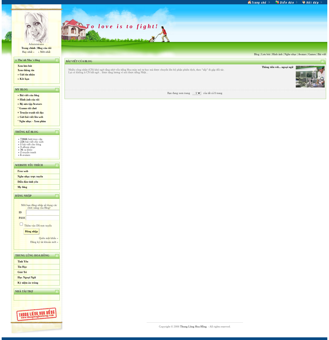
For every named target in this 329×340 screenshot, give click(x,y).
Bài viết (322, 54)
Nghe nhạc (290, 54)
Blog (256, 54)
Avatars (302, 54)
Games (312, 54)
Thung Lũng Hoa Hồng (193, 326)
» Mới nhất (44, 52)
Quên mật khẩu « (48, 238)
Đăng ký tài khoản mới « (44, 242)
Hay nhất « (28, 52)
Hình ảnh (277, 54)
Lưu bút (265, 54)
